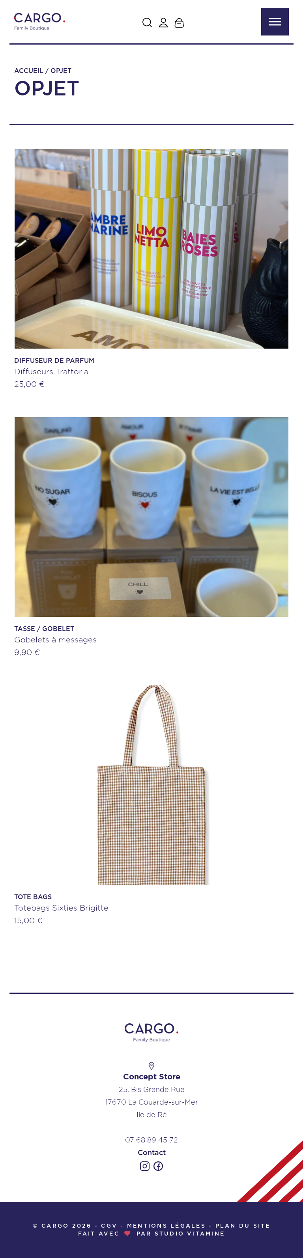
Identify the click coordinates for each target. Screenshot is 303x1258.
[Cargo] (39, 22)
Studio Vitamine (190, 1234)
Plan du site (243, 1226)
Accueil (28, 71)
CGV (109, 1226)
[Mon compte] (163, 22)
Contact (152, 1153)
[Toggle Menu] (275, 21)
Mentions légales (166, 1226)
